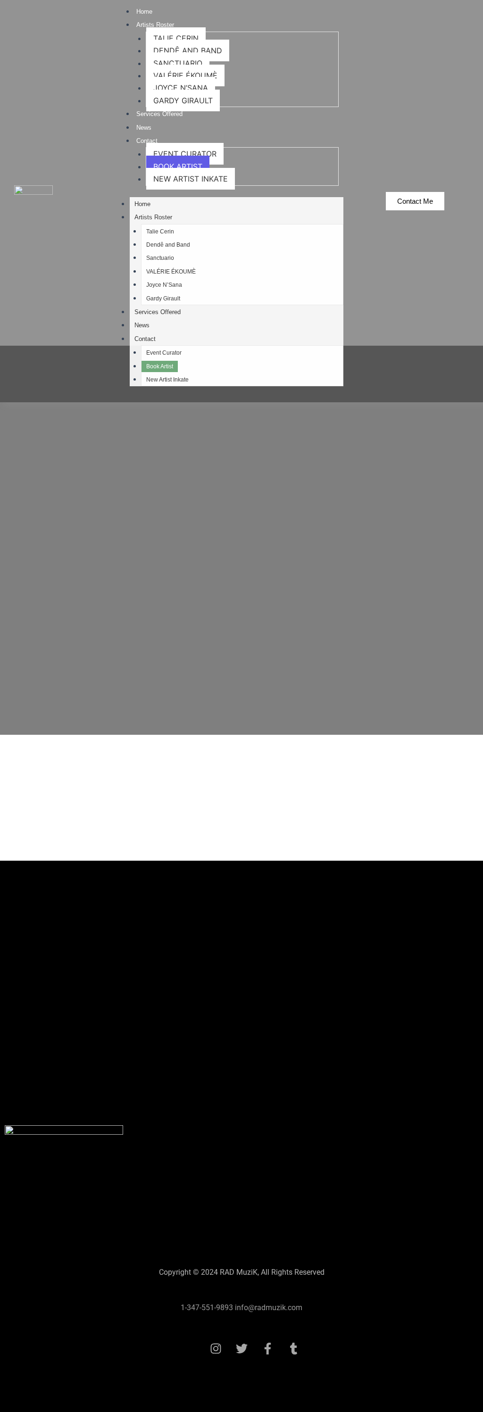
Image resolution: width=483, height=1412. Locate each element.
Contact (147, 140)
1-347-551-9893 (207, 1307)
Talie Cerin (176, 38)
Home (144, 11)
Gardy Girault (183, 100)
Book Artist (177, 166)
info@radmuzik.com (267, 1307)
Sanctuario (177, 63)
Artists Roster (155, 24)
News (143, 127)
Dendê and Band (187, 50)
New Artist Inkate (190, 178)
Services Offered (159, 113)
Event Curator (185, 153)
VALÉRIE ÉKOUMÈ (185, 75)
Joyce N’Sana (180, 87)
